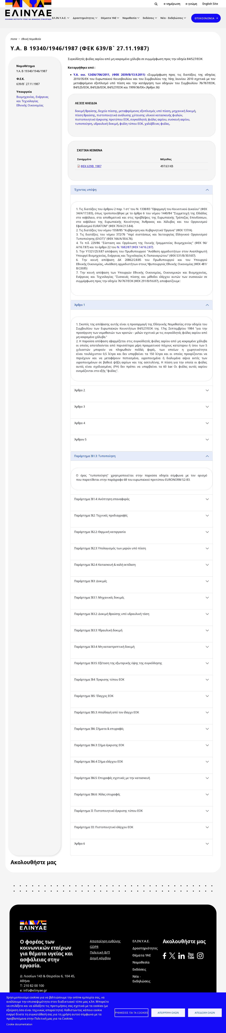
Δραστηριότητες (83, 18)
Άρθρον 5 (80, 439)
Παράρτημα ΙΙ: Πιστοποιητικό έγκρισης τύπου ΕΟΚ (108, 811)
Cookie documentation (19, 1024)
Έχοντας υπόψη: (85, 190)
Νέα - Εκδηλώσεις (171, 18)
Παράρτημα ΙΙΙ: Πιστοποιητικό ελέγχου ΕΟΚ (103, 827)
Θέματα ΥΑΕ (108, 18)
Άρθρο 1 (79, 305)
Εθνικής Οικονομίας (29, 105)
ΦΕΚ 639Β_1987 (91, 166)
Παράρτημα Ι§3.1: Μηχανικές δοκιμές (99, 597)
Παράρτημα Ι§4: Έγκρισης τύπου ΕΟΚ (99, 679)
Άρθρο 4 (79, 423)
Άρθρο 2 (79, 390)
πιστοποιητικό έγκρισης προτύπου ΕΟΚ (102, 119)
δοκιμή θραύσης (86, 111)
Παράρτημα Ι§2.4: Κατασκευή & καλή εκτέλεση (105, 565)
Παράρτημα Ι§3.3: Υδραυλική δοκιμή (98, 630)
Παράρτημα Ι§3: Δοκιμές (90, 581)
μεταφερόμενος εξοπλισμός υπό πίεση (144, 111)
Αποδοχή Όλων (205, 1012)
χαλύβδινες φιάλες (156, 124)
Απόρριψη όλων (168, 1012)
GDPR (94, 947)
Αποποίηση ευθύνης (105, 941)
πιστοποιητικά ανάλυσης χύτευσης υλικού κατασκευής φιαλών (139, 115)
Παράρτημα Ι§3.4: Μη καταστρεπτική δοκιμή (104, 647)
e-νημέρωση (172, 4)
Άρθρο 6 (79, 843)
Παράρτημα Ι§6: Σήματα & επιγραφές (99, 729)
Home (14, 39)
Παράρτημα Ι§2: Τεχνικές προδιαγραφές (101, 515)
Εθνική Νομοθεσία (31, 39)
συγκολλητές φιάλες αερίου (148, 119)
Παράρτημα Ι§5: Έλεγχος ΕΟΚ (93, 696)
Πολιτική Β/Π (100, 952)
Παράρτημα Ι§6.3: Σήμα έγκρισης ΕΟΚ (99, 745)
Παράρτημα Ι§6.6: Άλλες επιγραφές (97, 794)
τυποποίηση (83, 124)
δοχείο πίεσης (107, 111)
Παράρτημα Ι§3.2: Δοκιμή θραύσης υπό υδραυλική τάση (111, 614)
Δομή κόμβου (100, 958)
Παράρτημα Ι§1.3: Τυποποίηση (94, 456)
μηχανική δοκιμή (183, 111)
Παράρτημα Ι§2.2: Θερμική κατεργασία (100, 532)
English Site (210, 4)
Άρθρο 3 (79, 407)
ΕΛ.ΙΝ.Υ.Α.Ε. (59, 18)
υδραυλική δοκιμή (106, 124)
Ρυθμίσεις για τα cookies (131, 1012)
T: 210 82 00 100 (32, 985)
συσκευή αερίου (178, 119)
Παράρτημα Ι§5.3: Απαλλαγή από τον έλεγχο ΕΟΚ (106, 712)
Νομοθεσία (129, 18)
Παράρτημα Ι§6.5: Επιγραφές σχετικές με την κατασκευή (112, 778)
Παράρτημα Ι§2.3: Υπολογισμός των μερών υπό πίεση (110, 548)
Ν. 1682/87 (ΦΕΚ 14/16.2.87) (135, 247)
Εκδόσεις (148, 18)
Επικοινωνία (205, 18)
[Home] (29, 10)
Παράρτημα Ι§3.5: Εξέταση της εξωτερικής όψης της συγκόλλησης (118, 663)
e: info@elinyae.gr (33, 990)
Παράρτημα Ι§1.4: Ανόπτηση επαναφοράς (102, 499)
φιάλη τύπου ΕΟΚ (131, 124)
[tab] (141, 242)
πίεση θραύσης (85, 115)
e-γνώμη (191, 4)
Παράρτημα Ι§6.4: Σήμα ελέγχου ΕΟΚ (98, 761)
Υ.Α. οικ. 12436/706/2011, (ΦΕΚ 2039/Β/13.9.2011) (109, 75)
